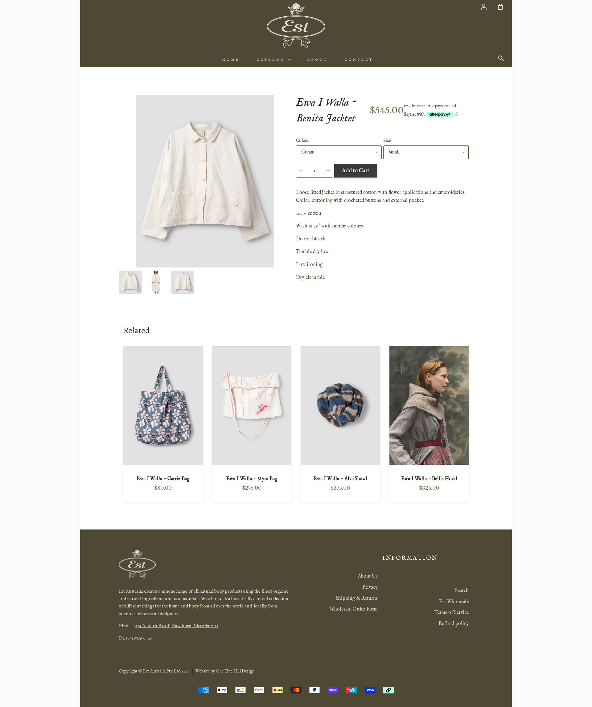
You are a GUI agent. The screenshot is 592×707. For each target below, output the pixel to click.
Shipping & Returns (357, 598)
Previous (120, 229)
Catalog (272, 60)
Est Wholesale (454, 602)
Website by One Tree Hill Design (224, 671)
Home (231, 60)
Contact (358, 60)
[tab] (130, 282)
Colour (302, 140)
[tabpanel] (205, 181)
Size (387, 140)
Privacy (370, 587)
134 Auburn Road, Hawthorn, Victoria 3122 (176, 626)
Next (289, 229)
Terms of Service (451, 613)
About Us (368, 576)
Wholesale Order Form (354, 609)
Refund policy (453, 624)
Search (462, 591)
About (317, 60)
